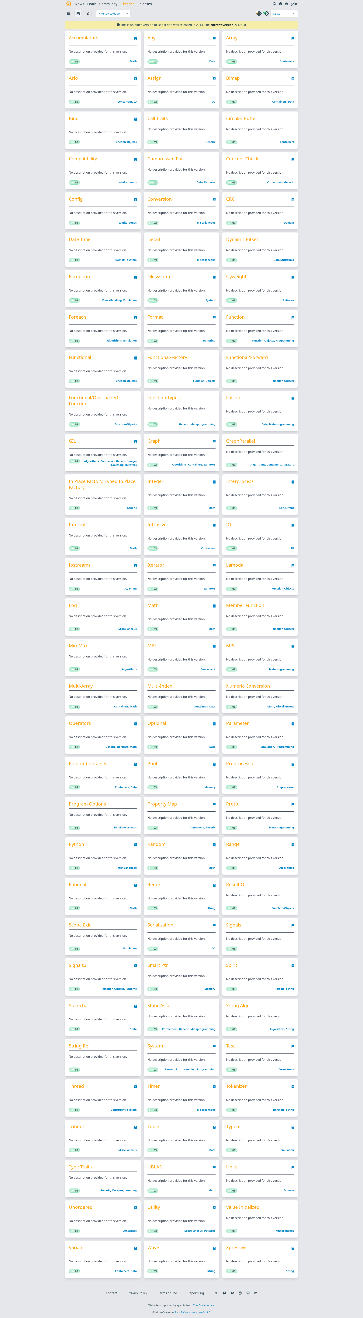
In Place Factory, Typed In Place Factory (102, 484)
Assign (154, 78)
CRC (230, 199)
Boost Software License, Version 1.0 (192, 1312)
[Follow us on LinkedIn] (255, 1293)
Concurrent (124, 101)
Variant (76, 1247)
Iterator (155, 565)
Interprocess (240, 481)
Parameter (237, 723)
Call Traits (157, 118)
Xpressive (236, 1247)
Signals (233, 925)
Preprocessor (240, 763)
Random (156, 844)
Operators (80, 723)
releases (144, 4)
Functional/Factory (167, 357)
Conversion (159, 199)
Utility (153, 1207)
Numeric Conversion (248, 686)
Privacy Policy (137, 1293)
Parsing (280, 988)
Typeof (233, 1126)
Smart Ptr (157, 965)
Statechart (80, 1005)
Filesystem (158, 277)
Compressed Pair (165, 159)
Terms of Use (167, 1293)
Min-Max (78, 646)
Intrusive (157, 525)
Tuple (153, 1126)
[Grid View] (78, 14)
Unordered (81, 1207)
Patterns (209, 182)
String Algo (238, 1005)
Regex (154, 884)
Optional (156, 723)
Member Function (245, 605)
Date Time (80, 239)
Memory (209, 787)
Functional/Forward (247, 357)
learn (91, 4)
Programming (285, 340)
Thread (76, 1086)
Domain (289, 222)
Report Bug (196, 1293)
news (79, 4)
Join (294, 4)
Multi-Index (159, 686)
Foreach (77, 317)
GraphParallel (240, 441)
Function (235, 317)
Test (230, 1046)
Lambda (234, 565)
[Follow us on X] (216, 1293)
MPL (231, 646)
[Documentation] (135, 39)
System (132, 260)
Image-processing (123, 463)
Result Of (236, 884)
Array (231, 38)
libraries (127, 4)
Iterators (131, 465)
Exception (79, 277)
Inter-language (126, 868)
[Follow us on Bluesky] (224, 1293)
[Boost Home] (69, 4)
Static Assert (160, 1005)
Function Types (163, 398)
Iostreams (80, 565)
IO (135, 101)
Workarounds (128, 182)
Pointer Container (88, 763)
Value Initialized (243, 1207)
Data (212, 61)
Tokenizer (236, 1086)
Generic (210, 142)
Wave (153, 1247)
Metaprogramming (202, 424)
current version (222, 25)
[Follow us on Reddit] (240, 1293)
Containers (287, 61)
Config (76, 199)
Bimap (233, 78)
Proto (232, 804)
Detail (153, 239)
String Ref (79, 1046)
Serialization (160, 925)
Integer (155, 481)
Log (73, 605)
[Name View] (68, 14)
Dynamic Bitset (242, 239)
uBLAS (154, 1167)
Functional (80, 357)
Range (233, 844)
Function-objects (125, 142)
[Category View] (88, 14)
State (133, 1029)
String (211, 340)
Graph (154, 441)
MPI (151, 646)
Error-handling (112, 300)
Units (231, 1167)
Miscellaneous (206, 222)
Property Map (162, 804)
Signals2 (78, 965)
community (108, 4)
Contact (111, 1293)
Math (133, 61)
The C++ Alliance (203, 1305)
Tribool (76, 1126)
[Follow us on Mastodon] (232, 1293)
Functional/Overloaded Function (93, 401)
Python (76, 844)
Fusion (233, 398)
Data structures (284, 260)
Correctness (275, 182)
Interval (77, 525)
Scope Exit (80, 925)
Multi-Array (81, 686)
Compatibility (83, 159)
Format (155, 317)
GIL (72, 441)
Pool (152, 763)
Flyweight (236, 277)
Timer (153, 1086)
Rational (77, 884)
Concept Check (242, 159)
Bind (74, 118)
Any (151, 38)
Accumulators (83, 38)
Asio (73, 78)
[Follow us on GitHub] (248, 1293)
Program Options (87, 804)
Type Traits (80, 1167)
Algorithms (114, 340)
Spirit (231, 965)
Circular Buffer (241, 118)
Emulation (130, 300)
